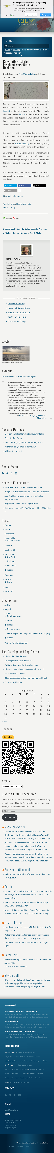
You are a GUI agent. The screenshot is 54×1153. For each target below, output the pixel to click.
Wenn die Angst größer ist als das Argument (24, 442)
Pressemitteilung (22, 143)
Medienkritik (10, 550)
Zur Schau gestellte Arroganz (26, 229)
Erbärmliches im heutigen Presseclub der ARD (24, 669)
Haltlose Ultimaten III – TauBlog (15, 1074)
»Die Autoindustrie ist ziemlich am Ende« (22, 902)
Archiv (7, 605)
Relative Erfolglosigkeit (17, 317)
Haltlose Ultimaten (35, 1078)
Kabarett (8, 545)
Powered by (6, 15)
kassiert (6, 111)
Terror (6, 207)
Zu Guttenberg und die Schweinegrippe (21, 665)
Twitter (7, 472)
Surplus (9, 886)
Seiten (7, 613)
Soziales (8, 579)
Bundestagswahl (14, 616)
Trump (12, 207)
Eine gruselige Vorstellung (20, 1082)
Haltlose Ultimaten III (36, 1069)
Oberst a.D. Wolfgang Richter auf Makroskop (32, 416)
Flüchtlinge (21, 204)
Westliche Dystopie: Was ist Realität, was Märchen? (26, 959)
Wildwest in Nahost (13, 451)
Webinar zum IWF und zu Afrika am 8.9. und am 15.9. (28, 874)
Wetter (10, 570)
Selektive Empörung (16, 303)
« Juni (4, 721)
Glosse (7, 529)
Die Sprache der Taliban (15, 673)
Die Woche (11, 557)
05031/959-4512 (10, 1125)
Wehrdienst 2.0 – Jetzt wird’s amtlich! (33, 491)
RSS (3, 472)
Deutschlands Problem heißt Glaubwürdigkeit (24, 434)
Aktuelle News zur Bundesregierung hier (19, 376)
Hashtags (11, 561)
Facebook (11, 472)
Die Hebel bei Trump (16, 321)
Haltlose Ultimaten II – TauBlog (15, 1078)
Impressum (20, 1146)
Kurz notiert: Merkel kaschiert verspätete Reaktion (16, 64)
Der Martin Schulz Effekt (23, 233)
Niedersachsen (13, 540)
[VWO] (13, 15)
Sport (7, 587)
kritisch (22, 114)
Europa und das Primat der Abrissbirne (22, 942)
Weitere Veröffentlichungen (16, 643)
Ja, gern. (45, 15)
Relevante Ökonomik (18, 869)
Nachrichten (10, 554)
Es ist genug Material (13, 682)
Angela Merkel (9, 204)
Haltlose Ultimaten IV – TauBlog (18, 508)
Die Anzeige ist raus (29, 503)
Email (16, 472)
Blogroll (8, 609)
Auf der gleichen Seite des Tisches (19, 660)
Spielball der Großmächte (19, 312)
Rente (9, 582)
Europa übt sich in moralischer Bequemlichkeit (30, 1061)
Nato (29, 204)
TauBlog (16, 50)
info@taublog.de (10, 1128)
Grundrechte (10, 533)
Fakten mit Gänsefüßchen (19, 308)
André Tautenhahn (27, 74)
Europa (8, 525)
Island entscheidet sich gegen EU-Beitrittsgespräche (27, 927)
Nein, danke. (31, 15)
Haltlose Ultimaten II (36, 1074)
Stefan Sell (12, 975)
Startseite (12, 1146)
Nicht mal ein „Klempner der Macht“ (20, 446)
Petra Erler (12, 954)
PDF (17, 219)
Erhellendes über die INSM (16, 656)
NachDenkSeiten (15, 827)
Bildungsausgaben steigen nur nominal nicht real (26, 678)
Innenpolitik (10, 538)
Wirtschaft (9, 591)
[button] (10, 185)
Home (7, 50)
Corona (10, 620)
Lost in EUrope (14, 922)
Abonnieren (10, 817)
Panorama (18, 196)
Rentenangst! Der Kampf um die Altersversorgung (28, 633)
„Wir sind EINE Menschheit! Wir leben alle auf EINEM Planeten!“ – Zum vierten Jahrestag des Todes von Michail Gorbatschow (27, 846)
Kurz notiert (8, 196)
